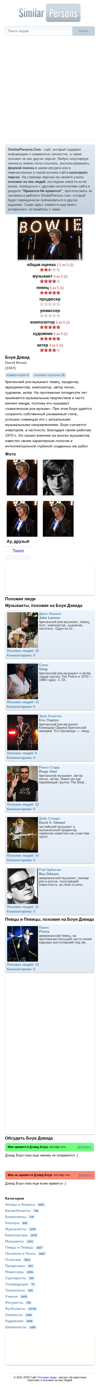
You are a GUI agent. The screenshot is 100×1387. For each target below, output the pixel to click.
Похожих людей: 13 (23, 702)
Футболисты (20, 1309)
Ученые (16, 1296)
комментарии (18, 375)
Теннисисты (19, 1290)
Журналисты (20, 1229)
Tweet (18, 551)
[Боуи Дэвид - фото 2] (58, 495)
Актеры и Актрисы (24, 1204)
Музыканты (19, 1241)
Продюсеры (19, 1266)
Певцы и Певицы (24, 1247)
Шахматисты (20, 1327)
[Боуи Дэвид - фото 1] (22, 495)
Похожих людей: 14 (23, 855)
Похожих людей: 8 (22, 753)
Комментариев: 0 (21, 655)
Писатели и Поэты (25, 1253)
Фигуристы (18, 1302)
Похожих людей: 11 (22, 906)
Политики (17, 1260)
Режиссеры (19, 1272)
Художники (19, 1321)
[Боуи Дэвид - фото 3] (22, 537)
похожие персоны (49, 375)
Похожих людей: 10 (23, 650)
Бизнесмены (19, 1217)
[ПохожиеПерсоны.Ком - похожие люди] (50, 13)
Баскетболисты (21, 1211)
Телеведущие (19, 1284)
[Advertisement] (50, 88)
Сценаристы (19, 1278)
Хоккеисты (18, 1315)
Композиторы (21, 1235)
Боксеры (16, 1223)
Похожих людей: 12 (23, 804)
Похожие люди (46, 1377)
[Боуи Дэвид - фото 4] (58, 537)
